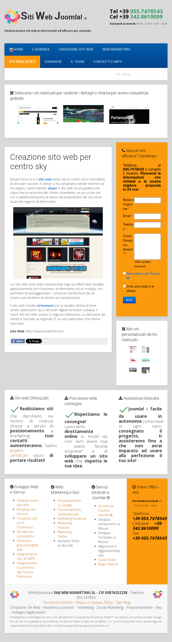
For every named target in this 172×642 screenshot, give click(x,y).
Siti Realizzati (22, 62)
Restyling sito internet (26, 511)
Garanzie (53, 62)
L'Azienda (41, 49)
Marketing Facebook (72, 518)
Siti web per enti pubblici (25, 534)
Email (128, 215)
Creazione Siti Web (76, 49)
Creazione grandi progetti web (27, 545)
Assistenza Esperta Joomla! (106, 510)
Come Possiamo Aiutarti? (128, 245)
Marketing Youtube (65, 525)
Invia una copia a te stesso (140, 288)
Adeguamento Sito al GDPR (27, 556)
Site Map (123, 602)
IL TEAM (77, 62)
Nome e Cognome (128, 204)
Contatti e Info (107, 62)
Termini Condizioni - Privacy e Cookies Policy (78, 602)
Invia (129, 300)
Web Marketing (116, 49)
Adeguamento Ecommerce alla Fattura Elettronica (27, 570)
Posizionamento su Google (69, 502)
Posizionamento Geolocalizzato (69, 511)
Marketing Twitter (65, 534)
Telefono (128, 226)
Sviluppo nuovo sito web (28, 502)
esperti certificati (19, 453)
